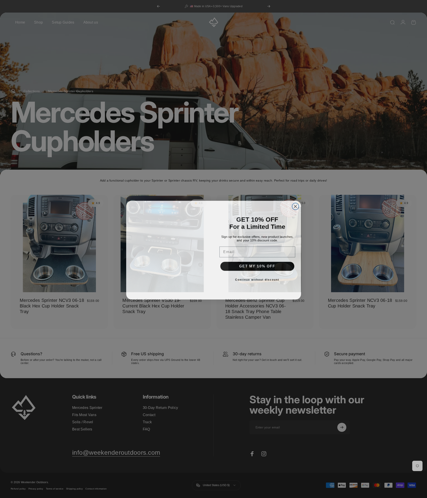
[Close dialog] (295, 205)
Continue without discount (257, 278)
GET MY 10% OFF (257, 265)
